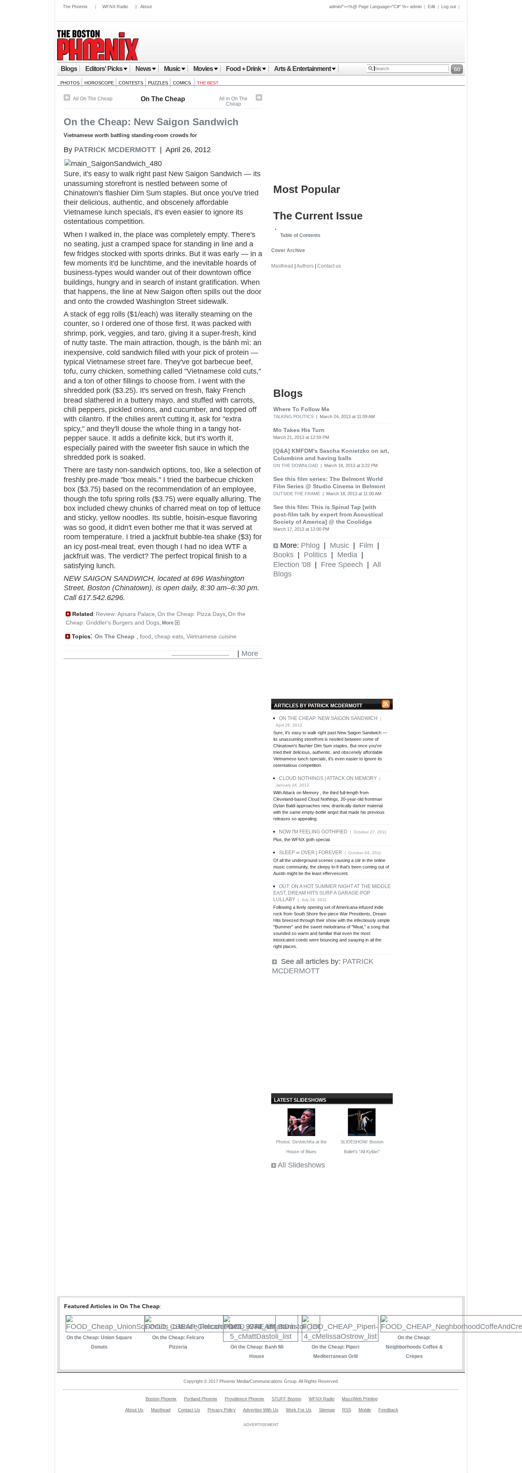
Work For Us (299, 1409)
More (168, 623)
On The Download (295, 465)
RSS (346, 1409)
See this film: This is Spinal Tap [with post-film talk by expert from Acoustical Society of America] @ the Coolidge (328, 514)
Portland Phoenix (200, 1398)
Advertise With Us (261, 1409)
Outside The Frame (296, 493)
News (143, 68)
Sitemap (327, 1409)
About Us (134, 1409)
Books (283, 555)
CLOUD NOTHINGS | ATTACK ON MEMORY (328, 778)
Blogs (69, 68)
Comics (182, 82)
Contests (131, 82)
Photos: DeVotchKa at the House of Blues (301, 1146)
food (145, 636)
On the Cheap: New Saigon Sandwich (151, 121)
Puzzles (158, 82)
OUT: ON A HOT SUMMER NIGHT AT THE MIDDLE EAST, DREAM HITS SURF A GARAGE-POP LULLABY (332, 893)
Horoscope (99, 82)
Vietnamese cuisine (211, 636)
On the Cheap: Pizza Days (191, 614)
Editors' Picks (103, 68)
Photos (70, 82)
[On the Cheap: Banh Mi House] (260, 1336)
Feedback (388, 1409)
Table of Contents (300, 235)
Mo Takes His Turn (299, 430)
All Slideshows (301, 1165)
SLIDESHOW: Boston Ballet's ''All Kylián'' (362, 1146)
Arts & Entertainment (302, 68)
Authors (305, 266)
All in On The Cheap (233, 101)
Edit (431, 6)
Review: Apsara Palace (125, 614)
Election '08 (292, 564)
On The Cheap (163, 98)
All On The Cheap (93, 99)
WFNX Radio (115, 6)
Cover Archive (288, 250)
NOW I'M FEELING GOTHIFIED (313, 832)
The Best (208, 82)
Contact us (329, 266)
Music (172, 68)
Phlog (310, 545)
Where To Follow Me (301, 409)
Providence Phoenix (244, 1398)
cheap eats (169, 636)
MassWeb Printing (360, 1398)
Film (366, 545)
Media (347, 555)
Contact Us (189, 1409)
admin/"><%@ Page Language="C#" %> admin (375, 6)
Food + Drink (243, 68)
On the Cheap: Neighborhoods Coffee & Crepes (414, 1347)
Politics (315, 555)
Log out (448, 6)
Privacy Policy (222, 1409)
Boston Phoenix (161, 1398)
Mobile (364, 1409)
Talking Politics (293, 416)
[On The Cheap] (259, 99)
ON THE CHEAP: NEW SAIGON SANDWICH (328, 718)
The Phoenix (75, 6)
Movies (203, 68)
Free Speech (342, 564)
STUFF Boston (286, 1398)
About (146, 6)
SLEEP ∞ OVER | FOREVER (310, 852)
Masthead (282, 266)
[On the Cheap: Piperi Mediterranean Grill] (340, 1336)
